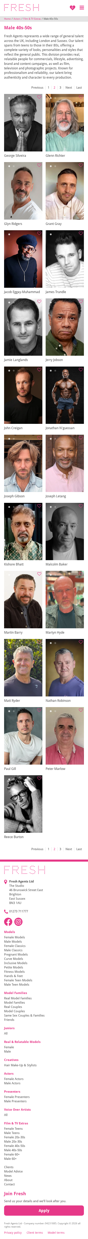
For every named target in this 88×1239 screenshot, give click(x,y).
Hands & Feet (13, 976)
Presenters (12, 1091)
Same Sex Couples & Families (24, 1015)
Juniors (9, 1028)
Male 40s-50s (13, 1150)
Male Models (13, 941)
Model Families (15, 993)
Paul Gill (10, 769)
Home (7, 18)
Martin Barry (13, 632)
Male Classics (13, 950)
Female (9, 1047)
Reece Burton (14, 837)
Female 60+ (12, 1154)
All (6, 1033)
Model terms (56, 1232)
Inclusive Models (15, 963)
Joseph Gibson (14, 496)
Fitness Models (14, 972)
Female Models (14, 937)
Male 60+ (10, 1159)
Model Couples (14, 1011)
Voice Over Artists (17, 1109)
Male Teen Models (16, 984)
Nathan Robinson (58, 701)
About (8, 1180)
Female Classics (15, 946)
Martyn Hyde (55, 632)
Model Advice (13, 1171)
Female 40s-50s (14, 1146)
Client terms (35, 1232)
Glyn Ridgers (13, 224)
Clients (9, 1167)
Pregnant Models (16, 954)
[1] (23, 259)
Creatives (11, 1060)
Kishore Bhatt (14, 564)
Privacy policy (13, 1232)
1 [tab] (9, 98)
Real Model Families (18, 998)
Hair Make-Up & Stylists (20, 1065)
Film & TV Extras (32, 18)
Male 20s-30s (13, 1141)
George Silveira (15, 156)
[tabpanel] (23, 122)
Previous (37, 87)
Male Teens (12, 1133)
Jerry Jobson (54, 360)
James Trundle (56, 292)
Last (79, 87)
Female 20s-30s (14, 1137)
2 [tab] (14, 98)
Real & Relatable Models (22, 1042)
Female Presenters (17, 1097)
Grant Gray (54, 224)
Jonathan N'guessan (60, 428)
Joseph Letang (56, 496)
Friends (9, 1020)
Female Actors (14, 1079)
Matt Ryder (12, 701)
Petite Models (13, 967)
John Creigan (13, 428)
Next (68, 87)
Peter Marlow (55, 769)
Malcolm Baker (57, 564)
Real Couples (13, 1007)
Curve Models (13, 959)
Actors (17, 18)
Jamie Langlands (16, 360)
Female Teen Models (18, 980)
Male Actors (12, 1083)
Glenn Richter (55, 156)
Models (9, 932)
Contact (9, 1184)
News (8, 1176)
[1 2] (23, 122)
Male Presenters (15, 1101)
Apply (44, 1210)
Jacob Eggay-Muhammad (22, 292)
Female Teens (13, 1129)
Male (7, 1051)
